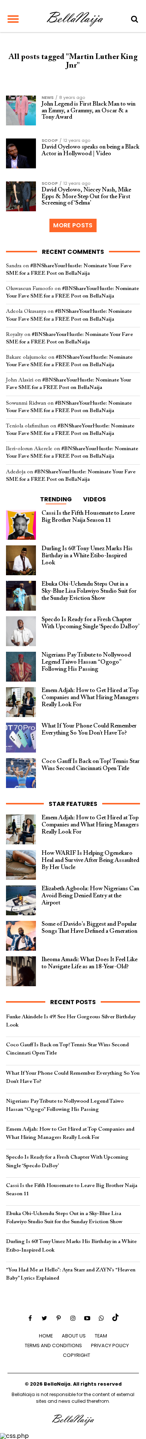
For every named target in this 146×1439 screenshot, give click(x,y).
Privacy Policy (110, 1345)
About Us (74, 1336)
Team (101, 1336)
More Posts (72, 225)
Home (46, 1336)
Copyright (76, 1355)
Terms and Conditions (53, 1345)
